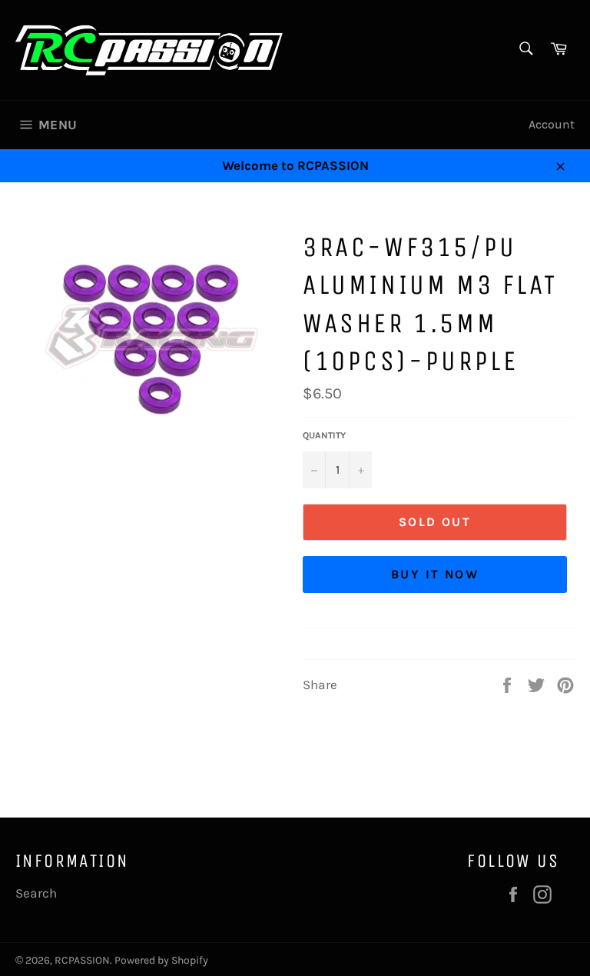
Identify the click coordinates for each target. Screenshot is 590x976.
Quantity (324, 435)
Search (36, 893)
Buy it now (435, 574)
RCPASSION (82, 960)
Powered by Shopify (161, 960)
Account (552, 124)
